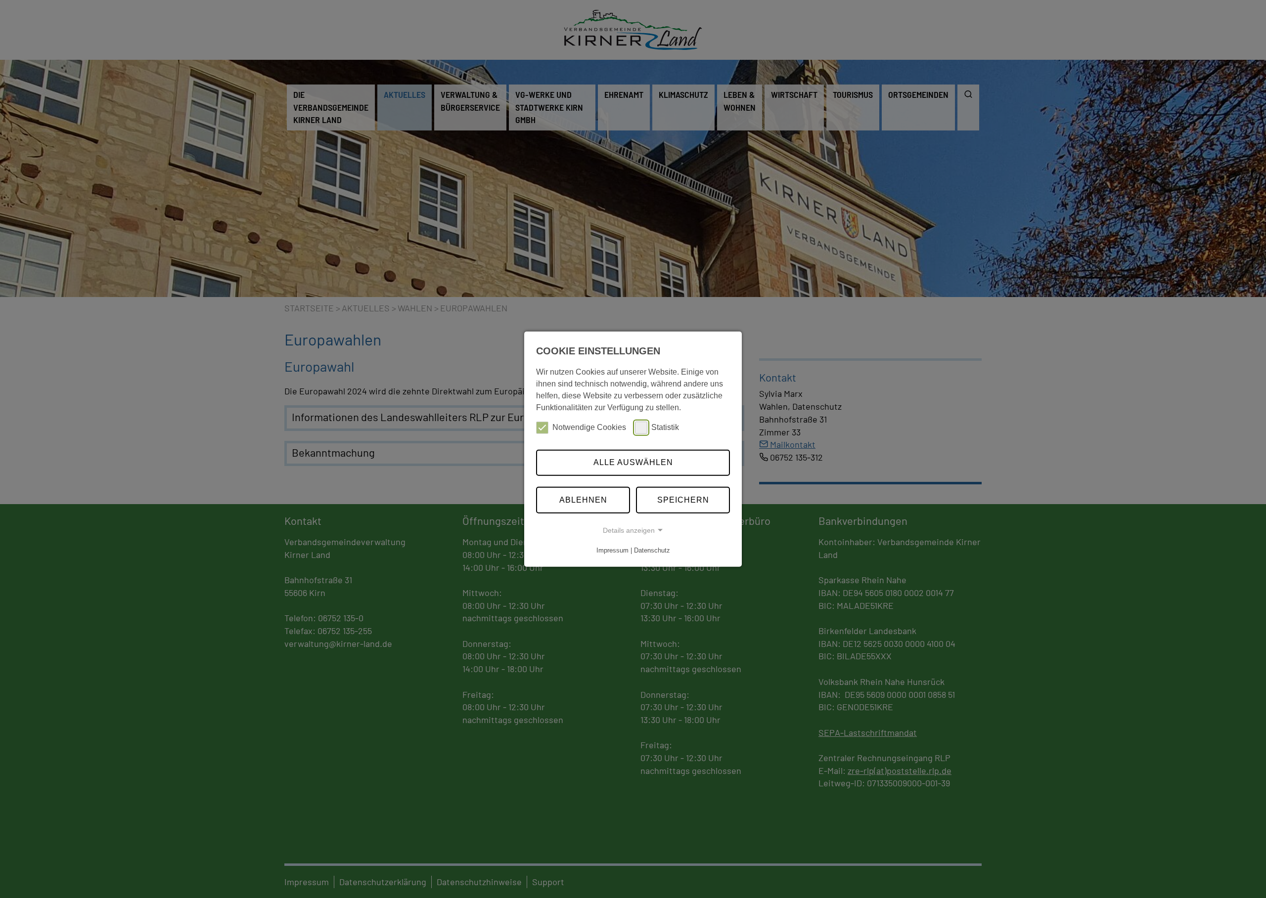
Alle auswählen (633, 462)
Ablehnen (583, 500)
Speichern (683, 500)
